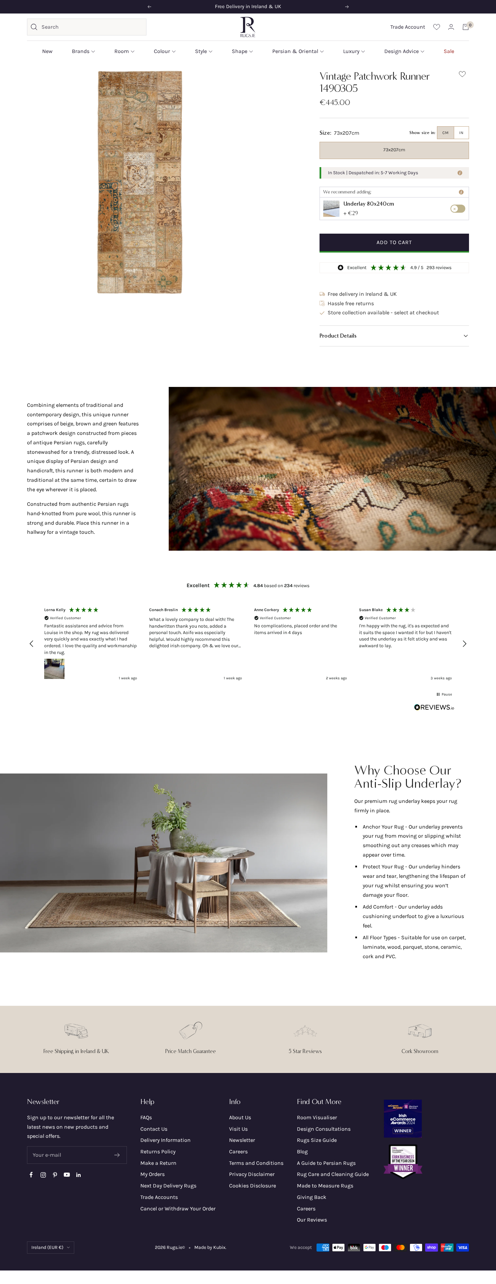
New (47, 51)
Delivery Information (165, 1140)
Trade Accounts (159, 1197)
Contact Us (153, 1129)
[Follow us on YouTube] (66, 1175)
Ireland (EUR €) (47, 1247)
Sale (449, 51)
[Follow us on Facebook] (31, 1175)
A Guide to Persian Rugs (326, 1163)
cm (445, 132)
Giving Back (311, 1197)
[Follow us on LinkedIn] (78, 1175)
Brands (80, 51)
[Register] (117, 1155)
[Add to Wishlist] (462, 75)
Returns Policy (157, 1151)
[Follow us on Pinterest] (55, 1175)
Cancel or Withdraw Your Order (178, 1208)
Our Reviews (312, 1219)
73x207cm (394, 150)
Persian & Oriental (295, 51)
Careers (238, 1151)
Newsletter (242, 1140)
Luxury (351, 51)
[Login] (451, 27)
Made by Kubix (209, 1247)
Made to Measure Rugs (325, 1185)
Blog (302, 1151)
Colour (162, 51)
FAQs (146, 1117)
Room (121, 51)
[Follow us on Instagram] (43, 1175)
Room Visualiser (317, 1117)
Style (201, 51)
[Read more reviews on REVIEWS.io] (434, 708)
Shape (239, 51)
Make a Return (158, 1163)
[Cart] (465, 27)
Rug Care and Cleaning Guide (333, 1174)
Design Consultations (324, 1129)
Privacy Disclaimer (252, 1174)
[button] (394, 335)
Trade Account (407, 27)
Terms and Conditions (256, 1163)
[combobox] (92, 27)
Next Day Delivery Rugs (168, 1185)
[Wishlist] (436, 26)
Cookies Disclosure (252, 1185)
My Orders (152, 1174)
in (461, 132)
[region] (248, 643)
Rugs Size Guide (317, 1140)
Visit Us (238, 1129)
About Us (240, 1117)
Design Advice (401, 51)
